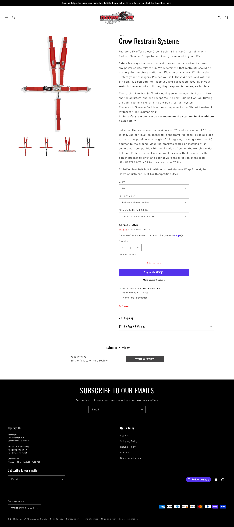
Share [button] (125, 306)
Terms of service (90, 519)
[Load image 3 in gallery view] (67, 146)
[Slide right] (102, 146)
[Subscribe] (141, 409)
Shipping (123, 229)
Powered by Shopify (37, 519)
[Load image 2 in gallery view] (46, 146)
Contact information (128, 519)
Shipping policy (108, 519)
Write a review (145, 358)
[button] (6, 17)
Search (124, 435)
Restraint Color (127, 196)
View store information (135, 297)
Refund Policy (128, 446)
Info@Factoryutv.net (17, 453)
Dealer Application (130, 458)
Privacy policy (72, 519)
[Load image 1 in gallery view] (25, 146)
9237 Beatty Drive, (16, 438)
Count (122, 182)
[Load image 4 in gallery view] (88, 146)
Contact (124, 452)
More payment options (154, 280)
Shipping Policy (129, 441)
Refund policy (56, 519)
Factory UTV (22, 519)
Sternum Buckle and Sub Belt (134, 210)
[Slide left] (11, 146)
